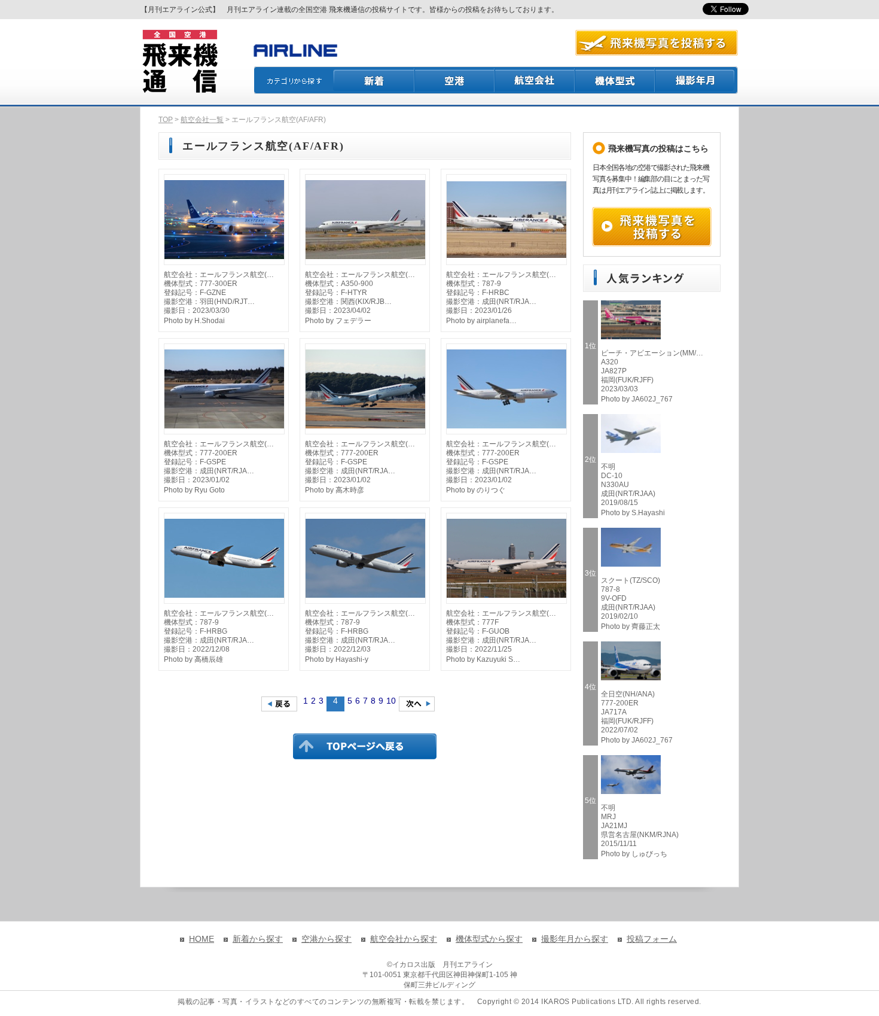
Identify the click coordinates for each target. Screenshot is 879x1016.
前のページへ (279, 703)
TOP (165, 119)
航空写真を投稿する (656, 43)
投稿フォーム (652, 939)
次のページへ (417, 703)
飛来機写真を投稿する (652, 227)
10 (391, 700)
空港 (455, 80)
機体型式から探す (489, 939)
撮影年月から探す (574, 939)
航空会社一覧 (202, 119)
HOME (201, 939)
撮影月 (696, 80)
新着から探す (258, 939)
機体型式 (615, 80)
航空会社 (535, 80)
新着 (374, 80)
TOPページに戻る (365, 746)
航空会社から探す (403, 939)
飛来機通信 (179, 62)
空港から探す (326, 939)
